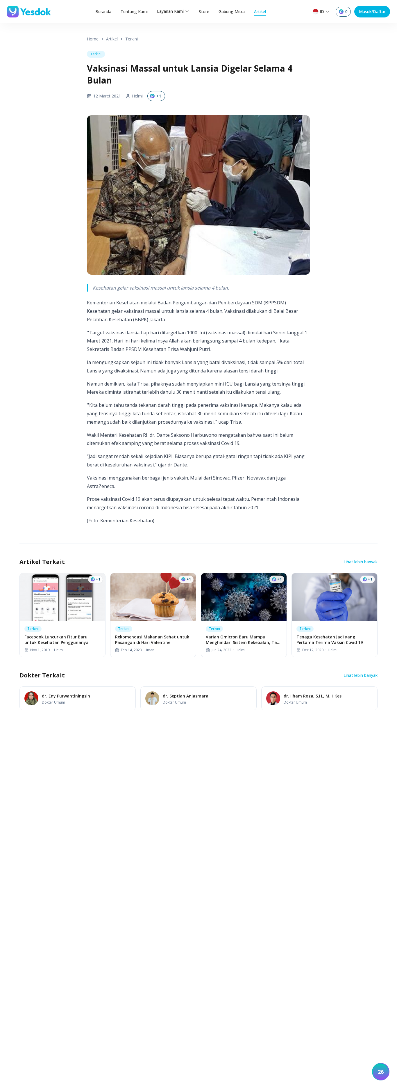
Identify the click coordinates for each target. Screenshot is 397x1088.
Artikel (260, 11)
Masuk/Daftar (372, 11)
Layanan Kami (170, 11)
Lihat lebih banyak (361, 562)
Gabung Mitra (232, 11)
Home (93, 39)
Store (204, 11)
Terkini (131, 39)
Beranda (103, 11)
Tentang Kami (134, 11)
